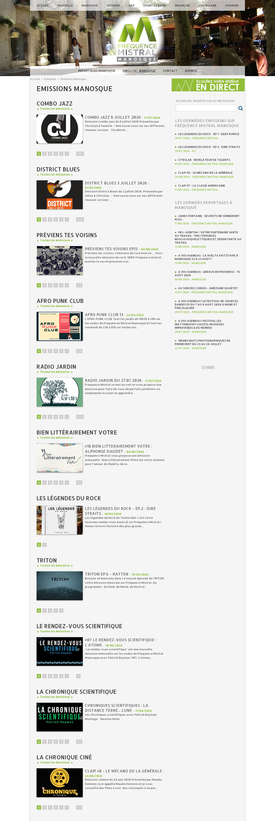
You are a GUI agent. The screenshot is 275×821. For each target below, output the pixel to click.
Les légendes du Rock (69, 498)
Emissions (50, 79)
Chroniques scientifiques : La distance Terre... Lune (116, 708)
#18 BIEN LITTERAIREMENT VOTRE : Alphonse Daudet (118, 448)
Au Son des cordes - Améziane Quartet (208, 288)
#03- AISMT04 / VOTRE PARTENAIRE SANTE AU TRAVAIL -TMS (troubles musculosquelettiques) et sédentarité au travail (208, 237)
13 (79, 285)
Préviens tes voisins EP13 (111, 248)
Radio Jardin (56, 366)
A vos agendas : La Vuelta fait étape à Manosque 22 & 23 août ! (206, 257)
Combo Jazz (55, 103)
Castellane (208, 5)
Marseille (65, 5)
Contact (170, 70)
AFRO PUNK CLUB (60, 300)
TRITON (47, 560)
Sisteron (114, 5)
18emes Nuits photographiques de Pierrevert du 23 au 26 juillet (202, 342)
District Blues (58, 169)
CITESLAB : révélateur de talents (204, 159)
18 (79, 482)
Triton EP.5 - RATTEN (106, 573)
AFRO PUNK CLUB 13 (104, 314)
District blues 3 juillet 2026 (116, 182)
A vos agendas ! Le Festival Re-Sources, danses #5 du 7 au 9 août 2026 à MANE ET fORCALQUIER (206, 304)
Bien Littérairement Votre (77, 432)
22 (79, 741)
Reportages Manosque (97, 70)
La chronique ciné (64, 757)
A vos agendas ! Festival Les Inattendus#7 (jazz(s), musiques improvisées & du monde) (199, 324)
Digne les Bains (155, 5)
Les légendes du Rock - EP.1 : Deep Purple (208, 134)
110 (80, 417)
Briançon (182, 5)
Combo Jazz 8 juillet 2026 (113, 117)
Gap (132, 5)
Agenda (191, 70)
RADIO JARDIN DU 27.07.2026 (113, 380)
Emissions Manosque (139, 70)
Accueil (43, 5)
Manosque (90, 5)
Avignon (231, 5)
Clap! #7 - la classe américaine (201, 185)
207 (80, 153)
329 (80, 219)
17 (79, 807)
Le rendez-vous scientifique (79, 625)
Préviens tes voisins (67, 234)
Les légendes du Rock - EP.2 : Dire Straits (209, 147)
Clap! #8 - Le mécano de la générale (123, 770)
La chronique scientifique (76, 691)
